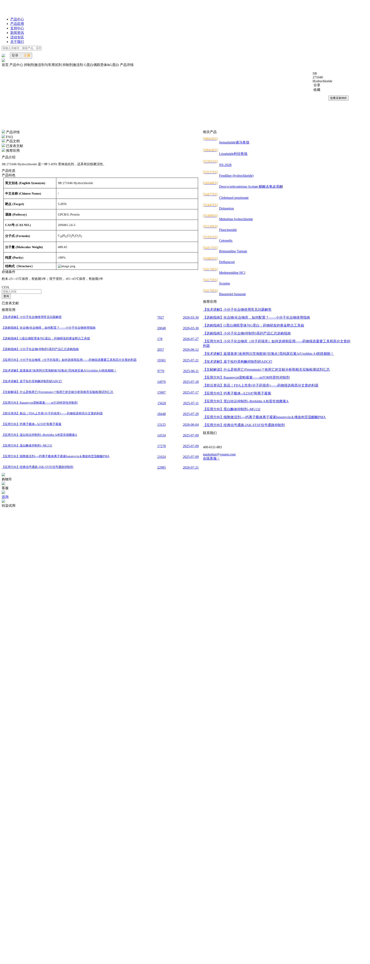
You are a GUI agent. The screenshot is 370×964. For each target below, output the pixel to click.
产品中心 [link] (16, 65)
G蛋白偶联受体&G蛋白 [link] (102, 65)
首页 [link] (5, 65)
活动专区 (17, 37)
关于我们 (17, 41)
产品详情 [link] (127, 65)
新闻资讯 (17, 32)
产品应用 (17, 23)
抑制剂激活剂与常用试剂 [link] (43, 65)
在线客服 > (211, 458)
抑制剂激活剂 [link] (73, 65)
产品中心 (17, 19)
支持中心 (17, 28)
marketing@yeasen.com (219, 454)
